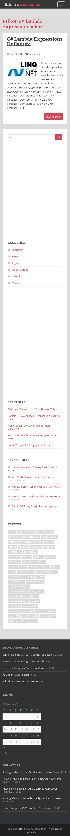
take (40, 576)
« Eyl (5, 753)
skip (55, 566)
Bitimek (22, 4)
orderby (14, 561)
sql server (42, 571)
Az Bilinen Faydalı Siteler (16, 674)
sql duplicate (25, 571)
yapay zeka (47, 616)
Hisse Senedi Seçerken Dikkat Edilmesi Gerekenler (29, 427)
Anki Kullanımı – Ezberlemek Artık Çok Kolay (36, 486)
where (13, 616)
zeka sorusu (16, 621)
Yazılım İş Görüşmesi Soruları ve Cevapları (25, 668)
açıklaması (37, 532)
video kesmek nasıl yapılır (23, 606)
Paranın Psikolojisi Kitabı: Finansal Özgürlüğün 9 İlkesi (34, 417)
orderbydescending (34, 561)
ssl (54, 571)
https (23, 546)
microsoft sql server (20, 556)
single (45, 566)
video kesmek (35, 581)
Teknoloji (17, 276)
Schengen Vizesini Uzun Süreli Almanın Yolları (32, 409)
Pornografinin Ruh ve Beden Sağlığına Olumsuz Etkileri (33, 437)
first (12, 541)
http (12, 546)
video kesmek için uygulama (24, 601)
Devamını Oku (53, 116)
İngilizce (16, 263)
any (12, 532)
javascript (15, 551)
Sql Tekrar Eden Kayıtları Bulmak (20, 681)
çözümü (32, 621)
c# (50, 532)
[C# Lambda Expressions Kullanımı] (22, 69)
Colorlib (21, 828)
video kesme (16, 581)
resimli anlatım (17, 566)
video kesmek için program (23, 596)
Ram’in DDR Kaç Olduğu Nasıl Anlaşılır (33, 506)
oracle (50, 556)
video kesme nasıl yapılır (22, 611)
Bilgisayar (17, 249)
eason (11, 470)
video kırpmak (47, 611)
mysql (38, 556)
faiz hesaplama (30, 536)
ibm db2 (35, 546)
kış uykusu (30, 551)
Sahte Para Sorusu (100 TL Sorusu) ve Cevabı (27, 654)
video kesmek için (19, 586)
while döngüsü (29, 616)
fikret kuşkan (49, 536)
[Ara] (58, 137)
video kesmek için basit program (26, 591)
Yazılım (16, 283)
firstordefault (26, 541)
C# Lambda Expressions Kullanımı (35, 41)
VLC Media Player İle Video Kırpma (31, 477)
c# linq (13, 536)
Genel (15, 256)
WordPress (54, 828)
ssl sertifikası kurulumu (21, 576)
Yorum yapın (34, 53)
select (33, 566)
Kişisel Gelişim (20, 269)
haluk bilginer (45, 541)
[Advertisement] (35, 192)
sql (12, 571)
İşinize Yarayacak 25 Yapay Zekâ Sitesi (29, 445)
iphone (49, 546)
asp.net (23, 532)
